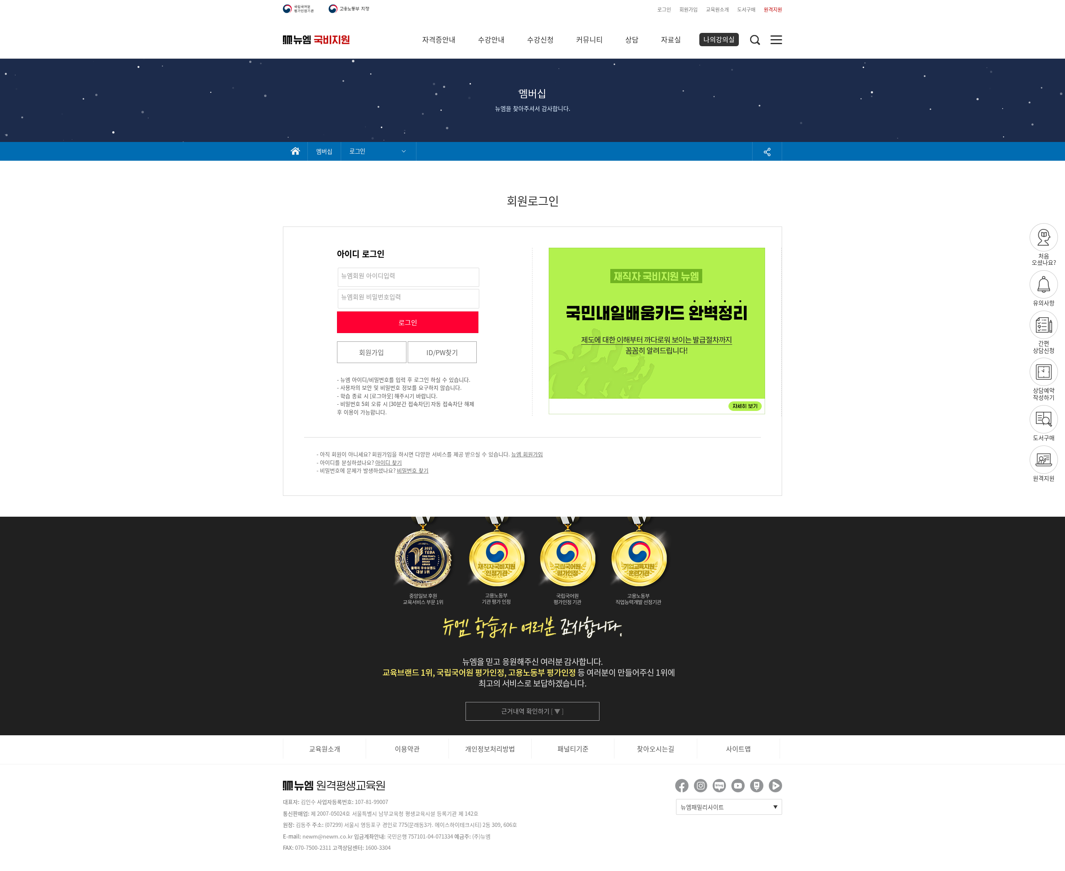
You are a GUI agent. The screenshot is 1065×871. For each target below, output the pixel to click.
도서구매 (746, 9)
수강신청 (540, 39)
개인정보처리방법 (490, 749)
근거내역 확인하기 (532, 711)
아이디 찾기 (388, 462)
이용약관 (407, 749)
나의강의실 (719, 39)
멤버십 (324, 151)
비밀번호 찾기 (412, 470)
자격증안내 (439, 39)
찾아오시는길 (655, 749)
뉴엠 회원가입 (527, 454)
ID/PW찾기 (442, 352)
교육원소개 (717, 9)
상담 (632, 39)
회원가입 (688, 9)
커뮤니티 (589, 39)
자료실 (671, 39)
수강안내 (491, 39)
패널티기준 (573, 749)
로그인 (664, 9)
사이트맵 (738, 749)
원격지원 (773, 9)
